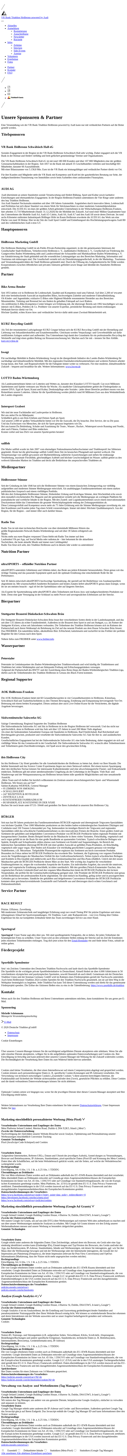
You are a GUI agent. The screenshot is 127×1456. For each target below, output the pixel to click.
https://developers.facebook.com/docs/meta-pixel (25, 1197)
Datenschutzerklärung (90, 1105)
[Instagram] (8, 87)
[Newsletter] (8, 94)
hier (13, 1108)
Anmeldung (13, 28)
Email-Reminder (80, 940)
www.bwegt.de (73, 366)
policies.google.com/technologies (17, 1290)
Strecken (18, 48)
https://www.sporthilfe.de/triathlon (107, 985)
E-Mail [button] (7, 1022)
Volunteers (12, 56)
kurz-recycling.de (9, 341)
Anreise (17, 53)
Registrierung (20, 31)
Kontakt (11, 70)
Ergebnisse (12, 59)
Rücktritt (18, 39)
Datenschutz (13, 1032)
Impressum (12, 1035)
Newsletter (19, 36)
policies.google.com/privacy (15, 1287)
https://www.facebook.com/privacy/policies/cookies (26, 1200)
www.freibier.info (45, 639)
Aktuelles (12, 25)
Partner (10, 67)
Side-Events (19, 50)
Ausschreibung (21, 34)
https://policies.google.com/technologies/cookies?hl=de (28, 1379)
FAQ (9, 72)
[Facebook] (8, 91)
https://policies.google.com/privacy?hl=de (21, 1377)
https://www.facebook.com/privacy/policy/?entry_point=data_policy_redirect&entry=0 (43, 1194)
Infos (9, 42)
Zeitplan (18, 45)
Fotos (10, 62)
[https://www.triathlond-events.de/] (15, 98)
